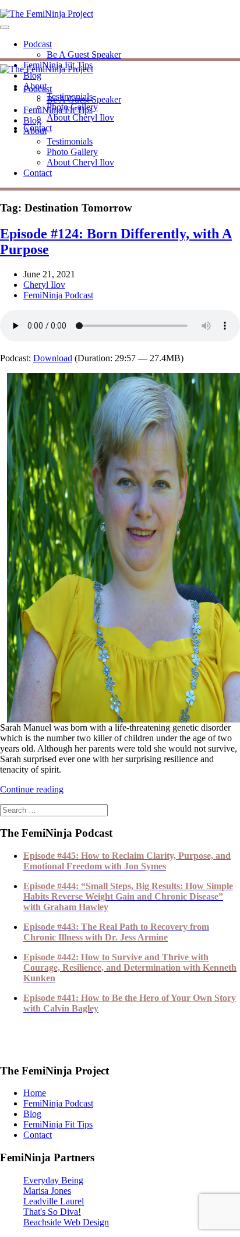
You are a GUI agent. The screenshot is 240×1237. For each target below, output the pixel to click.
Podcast (37, 44)
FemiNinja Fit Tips (58, 110)
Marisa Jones (47, 1191)
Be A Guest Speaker (84, 54)
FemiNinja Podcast (58, 295)
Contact (37, 173)
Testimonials (70, 141)
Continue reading (31, 789)
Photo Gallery (72, 152)
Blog (32, 75)
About (35, 131)
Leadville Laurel (53, 1201)
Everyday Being (53, 1180)
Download (52, 358)
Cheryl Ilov (44, 285)
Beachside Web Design (66, 1222)
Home (34, 1093)
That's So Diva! (52, 1212)
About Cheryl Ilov (80, 117)
